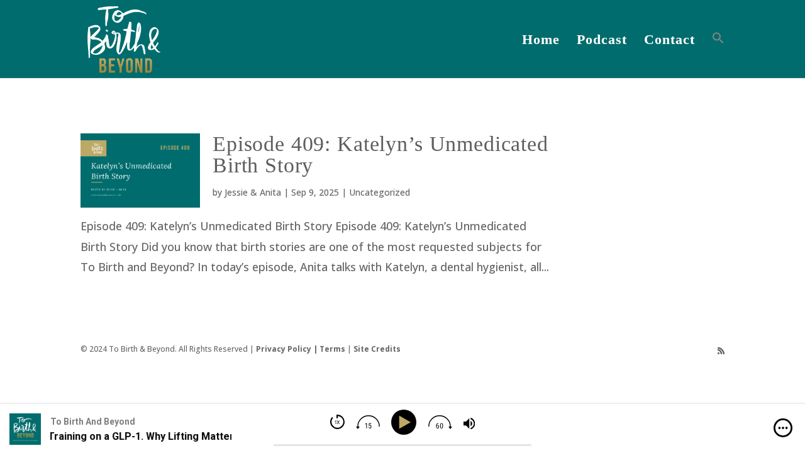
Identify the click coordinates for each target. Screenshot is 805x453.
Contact (669, 41)
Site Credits (377, 349)
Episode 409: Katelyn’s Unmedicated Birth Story (380, 154)
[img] (783, 427)
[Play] (406, 422)
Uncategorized (379, 192)
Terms (332, 349)
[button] (718, 54)
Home (541, 41)
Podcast (602, 41)
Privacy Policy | (287, 349)
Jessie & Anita (253, 192)
